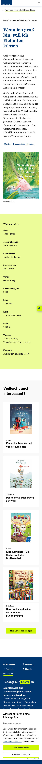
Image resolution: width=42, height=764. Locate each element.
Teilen (8, 144)
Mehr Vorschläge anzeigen (21, 631)
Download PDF (19, 144)
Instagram (29, 664)
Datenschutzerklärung (12, 741)
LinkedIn (28, 669)
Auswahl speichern (21, 755)
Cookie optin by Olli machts (33, 758)
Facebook (9, 669)
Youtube (9, 674)
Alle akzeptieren (21, 747)
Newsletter (10, 664)
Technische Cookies (13, 724)
